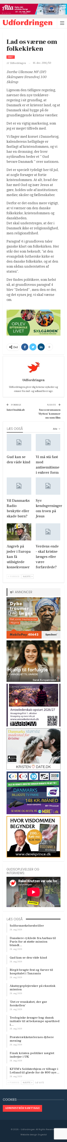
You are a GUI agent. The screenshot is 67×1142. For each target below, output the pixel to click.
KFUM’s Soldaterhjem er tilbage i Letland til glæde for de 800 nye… (34, 1071)
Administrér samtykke (22, 1108)
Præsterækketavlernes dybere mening (32, 1039)
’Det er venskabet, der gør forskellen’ (28, 1003)
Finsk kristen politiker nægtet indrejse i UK (32, 1055)
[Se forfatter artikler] (33, 367)
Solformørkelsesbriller (27, 926)
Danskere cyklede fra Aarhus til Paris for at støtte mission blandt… (33, 941)
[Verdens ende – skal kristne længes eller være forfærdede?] (48, 531)
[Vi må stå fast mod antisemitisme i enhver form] (48, 442)
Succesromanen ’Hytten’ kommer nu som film (49, 413)
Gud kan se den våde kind (28, 958)
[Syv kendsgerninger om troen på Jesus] (48, 486)
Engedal (42, 1134)
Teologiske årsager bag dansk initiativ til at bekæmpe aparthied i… (34, 1021)
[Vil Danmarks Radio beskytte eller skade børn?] (19, 486)
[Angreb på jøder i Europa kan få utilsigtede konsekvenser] (19, 531)
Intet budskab (16, 410)
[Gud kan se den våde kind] (19, 442)
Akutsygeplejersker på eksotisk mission (32, 987)
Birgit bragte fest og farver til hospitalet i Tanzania (31, 971)
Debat (11, 57)
